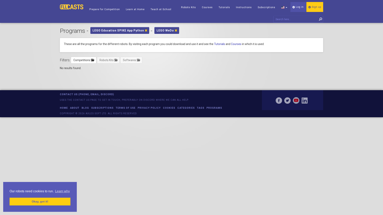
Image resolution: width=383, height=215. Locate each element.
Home (64, 108)
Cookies (169, 108)
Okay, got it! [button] (40, 201)
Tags (200, 108)
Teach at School (161, 9)
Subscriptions (266, 7)
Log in (299, 7)
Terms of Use (125, 108)
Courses (207, 7)
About (74, 108)
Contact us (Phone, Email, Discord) (87, 94)
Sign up (316, 7)
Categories (186, 108)
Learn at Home (135, 9)
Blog (85, 108)
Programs (214, 108)
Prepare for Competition (104, 9)
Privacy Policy (149, 108)
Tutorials (224, 7)
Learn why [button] (62, 191)
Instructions (244, 7)
